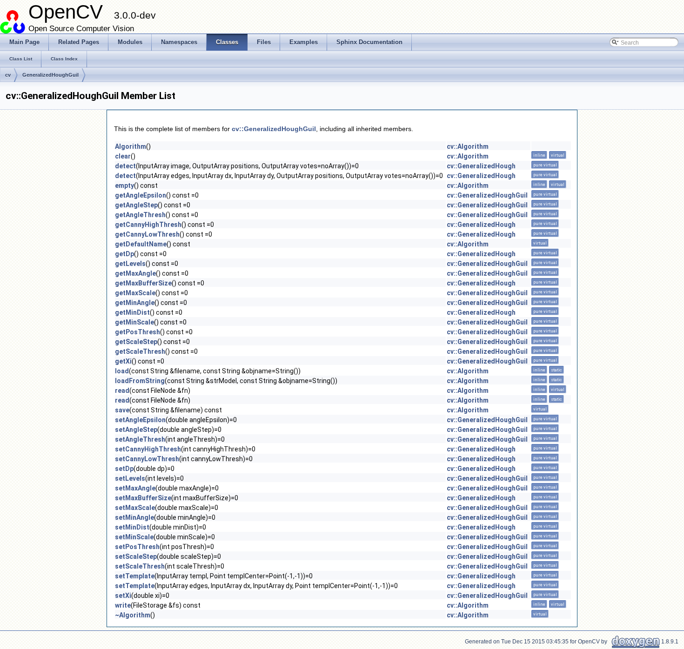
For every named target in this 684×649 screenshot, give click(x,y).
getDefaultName (141, 244)
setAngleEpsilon (140, 420)
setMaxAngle (135, 488)
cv (8, 75)
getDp (124, 254)
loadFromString (140, 380)
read (122, 390)
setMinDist (132, 527)
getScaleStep (136, 341)
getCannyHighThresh (148, 224)
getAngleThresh (140, 215)
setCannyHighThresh (148, 449)
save (122, 410)
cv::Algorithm (468, 146)
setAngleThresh (140, 439)
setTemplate (134, 576)
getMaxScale (135, 293)
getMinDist (132, 312)
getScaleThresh (140, 351)
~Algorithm (132, 615)
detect (125, 166)
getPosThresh (137, 332)
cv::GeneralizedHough (481, 166)
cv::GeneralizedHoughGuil (274, 128)
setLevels (130, 478)
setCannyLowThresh (147, 459)
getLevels (130, 263)
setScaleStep (136, 556)
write (123, 605)
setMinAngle (134, 517)
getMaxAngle (135, 273)
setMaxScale (135, 507)
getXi (123, 361)
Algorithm (130, 146)
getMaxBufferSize (143, 283)
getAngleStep (136, 205)
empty (124, 185)
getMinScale (134, 322)
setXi (123, 595)
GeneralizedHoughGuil (50, 75)
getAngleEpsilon (140, 195)
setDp (124, 468)
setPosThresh (137, 546)
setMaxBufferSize (143, 498)
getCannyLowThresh (147, 234)
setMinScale (134, 537)
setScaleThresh (140, 566)
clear (123, 156)
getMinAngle (134, 302)
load (122, 371)
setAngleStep (136, 429)
